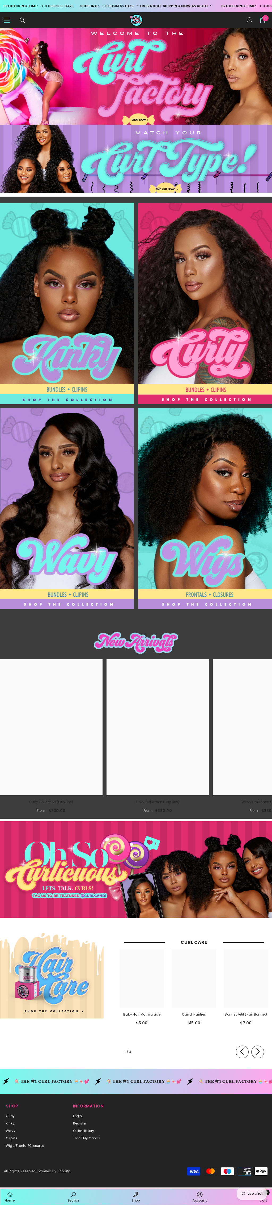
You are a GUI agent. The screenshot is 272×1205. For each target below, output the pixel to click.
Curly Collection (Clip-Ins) (51, 802)
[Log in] (250, 20)
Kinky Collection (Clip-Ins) (157, 802)
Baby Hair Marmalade (141, 1014)
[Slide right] (257, 1052)
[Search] (22, 20)
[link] (73, 1197)
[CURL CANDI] (67, 303)
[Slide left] (242, 1052)
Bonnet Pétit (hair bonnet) (246, 1014)
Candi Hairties (194, 1014)
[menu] (7, 20)
